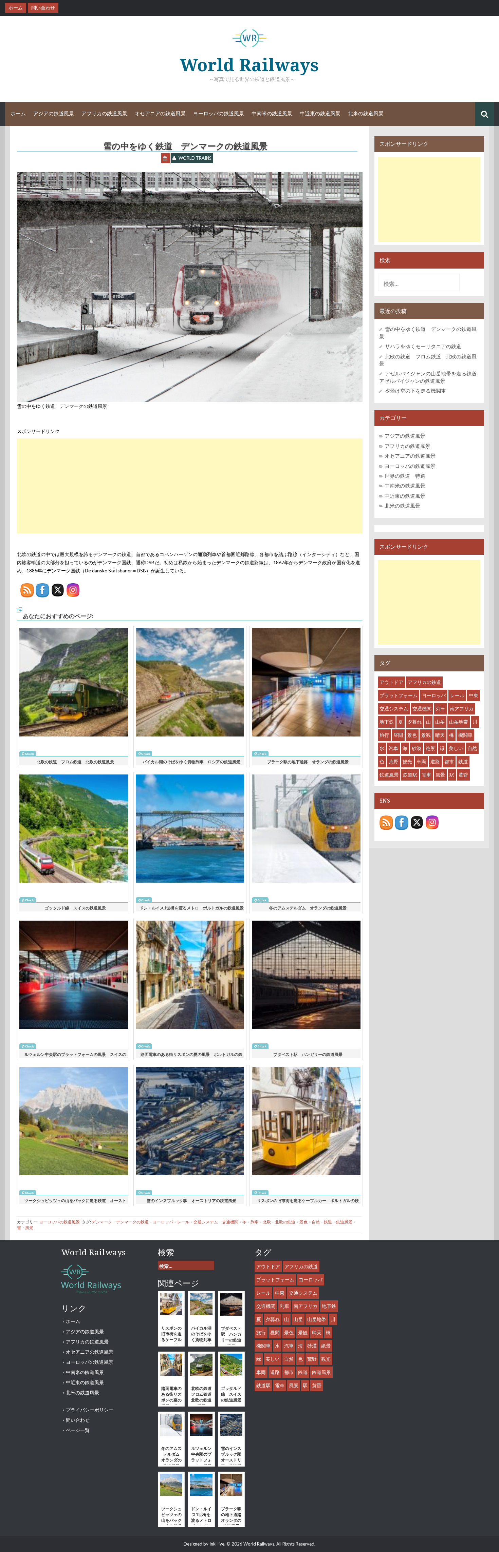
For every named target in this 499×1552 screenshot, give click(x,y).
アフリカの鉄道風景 (104, 114)
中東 (473, 695)
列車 (255, 1221)
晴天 (440, 735)
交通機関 (230, 1221)
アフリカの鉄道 (424, 682)
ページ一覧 (78, 1430)
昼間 (398, 735)
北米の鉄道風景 (366, 114)
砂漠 (416, 748)
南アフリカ (462, 708)
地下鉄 (387, 722)
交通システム (205, 1221)
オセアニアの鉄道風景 (160, 114)
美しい (456, 748)
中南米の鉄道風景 (272, 114)
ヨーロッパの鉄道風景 (218, 114)
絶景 (430, 748)
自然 (316, 1221)
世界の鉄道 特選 (405, 476)
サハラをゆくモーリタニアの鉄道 (423, 346)
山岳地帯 (458, 722)
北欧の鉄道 (285, 1221)
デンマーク (102, 1221)
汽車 (393, 748)
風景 (29, 1227)
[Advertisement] (190, 485)
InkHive (216, 1544)
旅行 (384, 735)
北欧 (267, 1221)
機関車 (465, 735)
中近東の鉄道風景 (320, 114)
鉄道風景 (344, 1221)
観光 (407, 761)
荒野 (393, 761)
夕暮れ (414, 722)
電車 (426, 775)
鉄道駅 (410, 775)
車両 (421, 761)
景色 (303, 1221)
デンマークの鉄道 (132, 1221)
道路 (435, 761)
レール (183, 1221)
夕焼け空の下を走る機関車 (415, 391)
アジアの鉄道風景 (53, 114)
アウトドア (391, 682)
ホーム (18, 114)
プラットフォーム (399, 695)
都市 (449, 761)
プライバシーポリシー (89, 1410)
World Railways (249, 65)
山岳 (440, 722)
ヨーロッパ (163, 1221)
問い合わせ (78, 1420)
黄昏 (463, 775)
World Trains (195, 158)
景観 (426, 735)
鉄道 (328, 1221)
